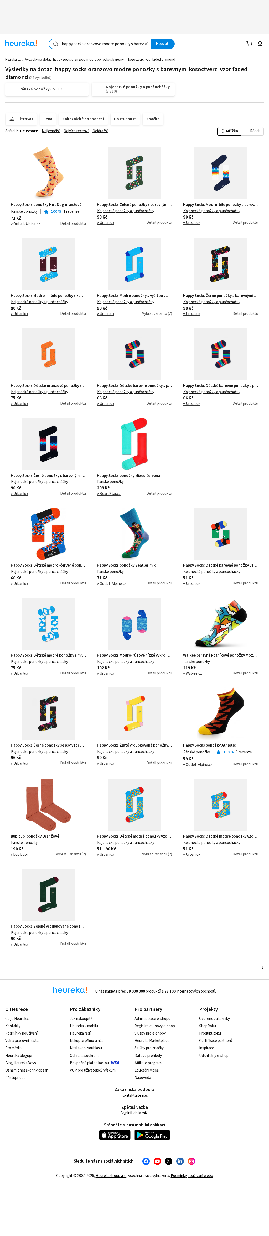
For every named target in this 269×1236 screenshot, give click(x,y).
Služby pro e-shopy (150, 1033)
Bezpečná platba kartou (89, 1063)
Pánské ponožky (24, 211)
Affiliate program (148, 1063)
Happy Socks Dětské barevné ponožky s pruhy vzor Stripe (134, 385)
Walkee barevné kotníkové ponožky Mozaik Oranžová (220, 655)
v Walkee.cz (192, 673)
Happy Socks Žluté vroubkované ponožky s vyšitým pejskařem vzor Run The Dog (134, 745)
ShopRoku (207, 1026)
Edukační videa (146, 1070)
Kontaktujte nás (134, 1095)
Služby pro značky (149, 1048)
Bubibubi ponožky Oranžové (35, 836)
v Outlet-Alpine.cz (25, 224)
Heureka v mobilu (84, 1026)
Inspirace (206, 1048)
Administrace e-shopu (152, 1018)
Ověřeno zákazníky (214, 1018)
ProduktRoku (210, 1033)
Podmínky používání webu (192, 1176)
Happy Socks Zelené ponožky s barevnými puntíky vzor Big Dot (134, 204)
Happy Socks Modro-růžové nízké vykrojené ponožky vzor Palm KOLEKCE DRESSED (134, 655)
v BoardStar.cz (109, 494)
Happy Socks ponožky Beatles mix (126, 565)
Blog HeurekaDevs (20, 1063)
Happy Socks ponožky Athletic (209, 745)
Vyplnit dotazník (134, 1113)
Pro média (13, 1048)
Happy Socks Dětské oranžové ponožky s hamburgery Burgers (48, 385)
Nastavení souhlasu (86, 1048)
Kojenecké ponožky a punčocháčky (125, 211)
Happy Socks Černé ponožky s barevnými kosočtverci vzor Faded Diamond (48, 475)
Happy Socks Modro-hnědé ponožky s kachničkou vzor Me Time (48, 296)
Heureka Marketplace (151, 1040)
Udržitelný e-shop (214, 1055)
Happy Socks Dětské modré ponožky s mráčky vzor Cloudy (48, 655)
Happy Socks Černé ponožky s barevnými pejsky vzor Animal (220, 296)
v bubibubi (19, 854)
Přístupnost (15, 1077)
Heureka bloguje (18, 1055)
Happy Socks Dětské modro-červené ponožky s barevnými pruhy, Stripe (48, 565)
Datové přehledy (148, 1055)
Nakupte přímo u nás (87, 1040)
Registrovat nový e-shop (154, 1026)
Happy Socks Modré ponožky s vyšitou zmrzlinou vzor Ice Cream (134, 296)
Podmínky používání (21, 1033)
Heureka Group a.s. (111, 1176)
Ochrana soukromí (84, 1055)
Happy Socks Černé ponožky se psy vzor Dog (48, 745)
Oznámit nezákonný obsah (26, 1070)
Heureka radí (80, 1033)
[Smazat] (146, 44)
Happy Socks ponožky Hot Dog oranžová (46, 204)
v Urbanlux (105, 223)
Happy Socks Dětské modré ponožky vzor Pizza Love (134, 836)
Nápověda (142, 1077)
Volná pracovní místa (22, 1040)
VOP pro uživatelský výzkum (93, 1070)
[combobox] (100, 44)
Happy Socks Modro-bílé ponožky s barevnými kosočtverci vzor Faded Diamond (220, 204)
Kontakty (12, 1026)
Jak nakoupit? (81, 1018)
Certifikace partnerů (215, 1040)
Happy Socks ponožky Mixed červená (128, 475)
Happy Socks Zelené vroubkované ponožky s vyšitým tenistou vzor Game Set (48, 926)
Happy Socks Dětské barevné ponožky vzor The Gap (220, 565)
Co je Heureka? (17, 1018)
